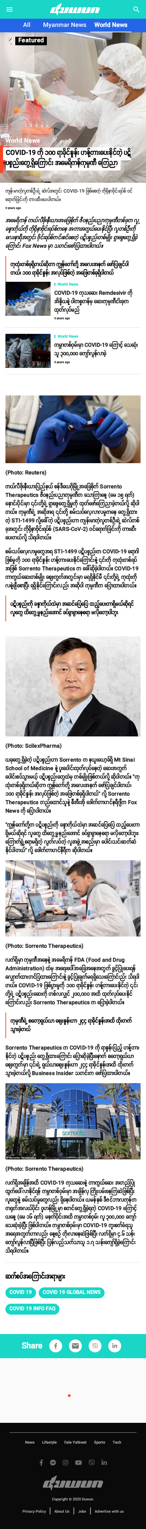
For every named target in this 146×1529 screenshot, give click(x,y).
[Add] (55, 1345)
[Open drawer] (9, 9)
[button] (20, 1292)
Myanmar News (64, 25)
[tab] (27, 25)
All (27, 25)
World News (110, 25)
